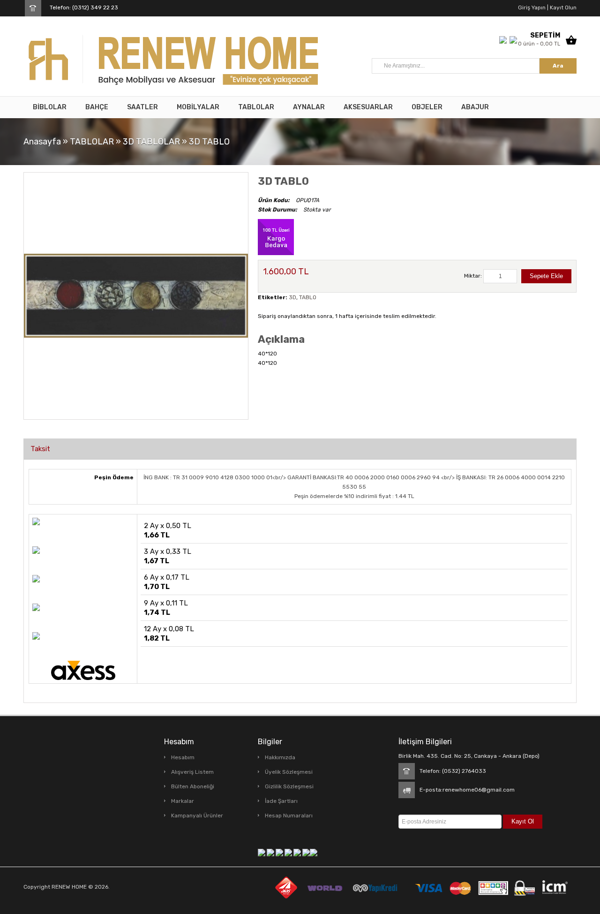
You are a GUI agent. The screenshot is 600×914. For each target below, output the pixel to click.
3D (292, 297)
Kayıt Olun (562, 7)
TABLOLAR (92, 141)
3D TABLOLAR (151, 141)
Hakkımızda (280, 757)
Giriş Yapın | (533, 7)
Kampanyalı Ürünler (197, 815)
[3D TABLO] (136, 295)
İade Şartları (281, 801)
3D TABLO (209, 141)
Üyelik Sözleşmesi (289, 772)
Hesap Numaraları (289, 815)
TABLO (307, 297)
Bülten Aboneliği (192, 786)
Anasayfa (42, 141)
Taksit (40, 449)
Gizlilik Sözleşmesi (289, 786)
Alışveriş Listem (192, 772)
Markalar (182, 801)
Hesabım (183, 757)
